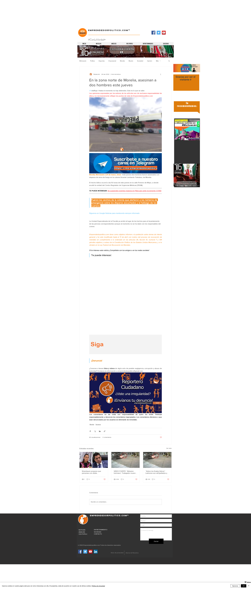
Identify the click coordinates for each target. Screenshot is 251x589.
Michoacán (82, 61)
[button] (169, 61)
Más (157, 61)
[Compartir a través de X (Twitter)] (95, 431)
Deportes (102, 61)
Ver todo (169, 448)
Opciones (235, 586)
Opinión (149, 61)
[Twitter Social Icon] (159, 33)
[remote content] (125, 288)
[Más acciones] (160, 74)
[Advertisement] (59, 13)
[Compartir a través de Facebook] (90, 431)
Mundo (131, 61)
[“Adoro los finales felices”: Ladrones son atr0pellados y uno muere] (125, 460)
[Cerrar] (248, 585)
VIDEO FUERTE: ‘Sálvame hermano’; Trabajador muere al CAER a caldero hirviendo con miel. (125, 472)
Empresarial (112, 61)
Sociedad (140, 61)
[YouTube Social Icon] (164, 33)
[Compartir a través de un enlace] (104, 431)
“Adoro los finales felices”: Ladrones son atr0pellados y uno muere (156, 472)
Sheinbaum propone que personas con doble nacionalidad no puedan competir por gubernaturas (92, 472)
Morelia (122, 61)
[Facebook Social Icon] (153, 33)
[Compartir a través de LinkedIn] (100, 431)
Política (92, 61)
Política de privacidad (98, 586)
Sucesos (98, 424)
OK (244, 586)
